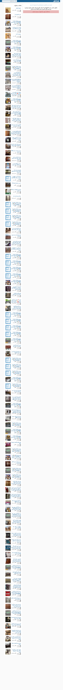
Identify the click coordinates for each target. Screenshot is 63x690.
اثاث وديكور (35, 4)
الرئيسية (50, 4)
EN (1, 1)
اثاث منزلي (31, 4)
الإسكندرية (45, 4)
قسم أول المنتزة (40, 4)
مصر (48, 4)
